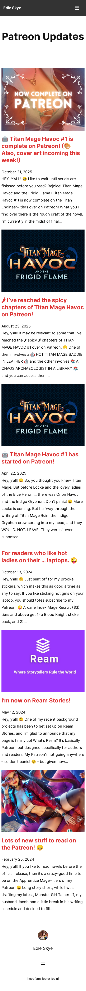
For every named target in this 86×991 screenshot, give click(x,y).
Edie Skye (43, 948)
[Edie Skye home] (43, 935)
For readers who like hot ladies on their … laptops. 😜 (39, 557)
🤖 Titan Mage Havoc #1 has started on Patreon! (39, 458)
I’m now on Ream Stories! (36, 700)
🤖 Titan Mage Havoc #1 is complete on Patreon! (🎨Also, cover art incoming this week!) (40, 149)
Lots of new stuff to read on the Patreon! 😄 (38, 844)
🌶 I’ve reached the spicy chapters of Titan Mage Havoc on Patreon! (42, 307)
